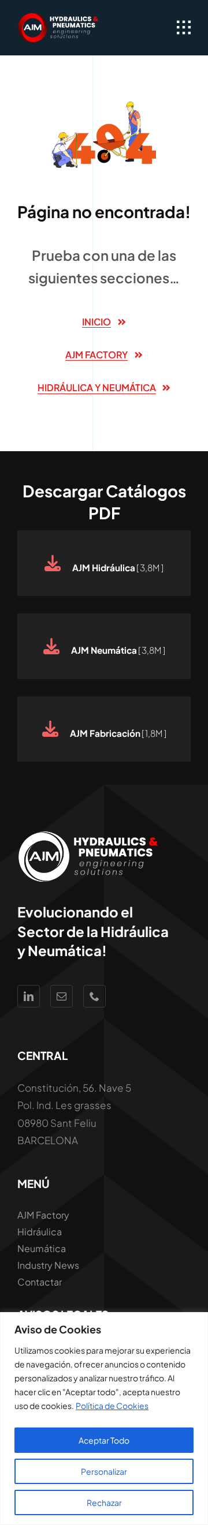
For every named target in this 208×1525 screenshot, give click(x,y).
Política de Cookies (112, 1405)
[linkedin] (28, 996)
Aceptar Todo (104, 1440)
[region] (104, 1418)
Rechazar (104, 1502)
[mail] (61, 996)
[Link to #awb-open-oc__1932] (184, 28)
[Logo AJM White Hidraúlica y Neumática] (59, 17)
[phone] (94, 996)
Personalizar (104, 1471)
